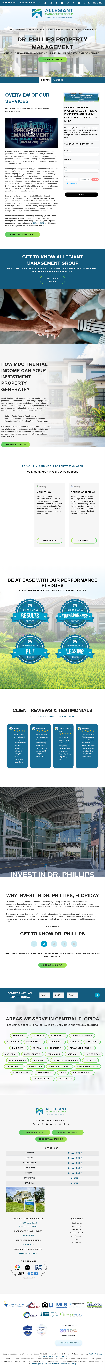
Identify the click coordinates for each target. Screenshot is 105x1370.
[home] (52, 17)
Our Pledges (77, 1221)
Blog (94, 30)
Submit (97, 986)
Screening (17, 536)
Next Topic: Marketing (21, 234)
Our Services (20, 30)
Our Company (84, 30)
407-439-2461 (95, 2)
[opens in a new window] (52, 1325)
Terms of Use (61, 1348)
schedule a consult (51, 957)
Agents (51, 30)
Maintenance (86, 536)
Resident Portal (28, 3)
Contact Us (76, 1234)
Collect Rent (52, 536)
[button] (39, 3)
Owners (32, 30)
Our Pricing (76, 1218)
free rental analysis (50, 1131)
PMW (90, 1346)
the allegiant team (52, 280)
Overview (45, 80)
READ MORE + (52, 921)
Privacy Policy (47, 1348)
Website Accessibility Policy (64, 1356)
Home (10, 30)
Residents (42, 30)
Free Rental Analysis (53, 59)
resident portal (66, 1124)
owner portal (33, 1124)
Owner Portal (9, 3)
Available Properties (66, 30)
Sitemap (98, 1346)
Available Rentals (77, 1224)
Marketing (58, 80)
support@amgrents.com (28, 1245)
